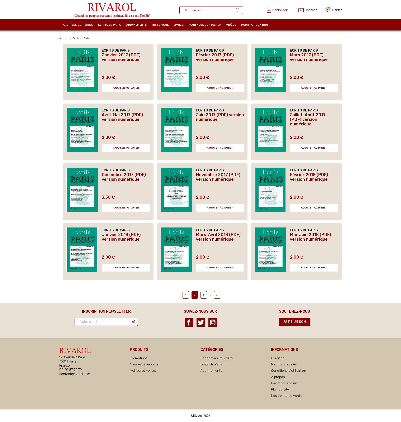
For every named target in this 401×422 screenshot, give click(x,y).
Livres (178, 24)
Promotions (139, 358)
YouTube (212, 322)
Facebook (189, 322)
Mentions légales (284, 364)
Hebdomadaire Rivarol (216, 358)
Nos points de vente (286, 396)
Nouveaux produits (144, 364)
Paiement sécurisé (285, 383)
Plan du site (280, 389)
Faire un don (294, 322)
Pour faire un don (254, 24)
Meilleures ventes (143, 371)
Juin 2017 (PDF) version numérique (220, 117)
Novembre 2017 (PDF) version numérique (218, 177)
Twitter (201, 322)
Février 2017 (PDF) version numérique (215, 57)
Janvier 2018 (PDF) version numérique (121, 236)
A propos (278, 377)
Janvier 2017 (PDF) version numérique (121, 57)
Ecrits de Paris (109, 24)
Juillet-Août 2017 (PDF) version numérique (308, 119)
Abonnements (136, 24)
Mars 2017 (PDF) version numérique (309, 57)
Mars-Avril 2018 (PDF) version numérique (218, 236)
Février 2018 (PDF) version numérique (309, 177)
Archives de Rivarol (78, 24)
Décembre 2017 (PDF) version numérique (124, 177)
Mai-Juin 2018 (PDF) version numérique (310, 236)
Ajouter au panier (126, 87)
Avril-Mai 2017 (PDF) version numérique (122, 117)
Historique (160, 24)
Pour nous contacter (204, 24)
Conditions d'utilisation (288, 371)
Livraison (277, 358)
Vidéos (231, 24)
